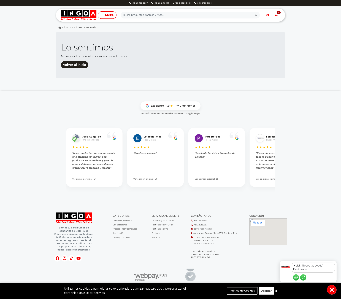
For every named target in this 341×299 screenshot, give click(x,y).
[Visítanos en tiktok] (71, 258)
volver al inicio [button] (74, 65)
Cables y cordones (121, 237)
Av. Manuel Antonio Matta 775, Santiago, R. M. (215, 233)
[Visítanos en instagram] (64, 258)
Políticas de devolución (163, 224)
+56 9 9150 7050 (204, 3)
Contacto (156, 233)
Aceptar (266, 290)
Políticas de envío (160, 229)
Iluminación (118, 233)
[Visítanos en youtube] (78, 258)
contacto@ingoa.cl (203, 229)
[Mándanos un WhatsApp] (296, 277)
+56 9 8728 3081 (182, 3)
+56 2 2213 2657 (161, 3)
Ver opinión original (82, 179)
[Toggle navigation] (107, 15)
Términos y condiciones (163, 220)
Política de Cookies (242, 290)
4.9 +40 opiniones (181, 105)
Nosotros (156, 237)
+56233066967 (200, 220)
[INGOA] (76, 15)
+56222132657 (200, 224)
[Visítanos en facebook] (57, 258)
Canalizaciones (120, 224)
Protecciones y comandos (125, 229)
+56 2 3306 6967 (139, 3)
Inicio (65, 27)
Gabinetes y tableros (122, 220)
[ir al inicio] (74, 217)
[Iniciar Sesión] (267, 15)
